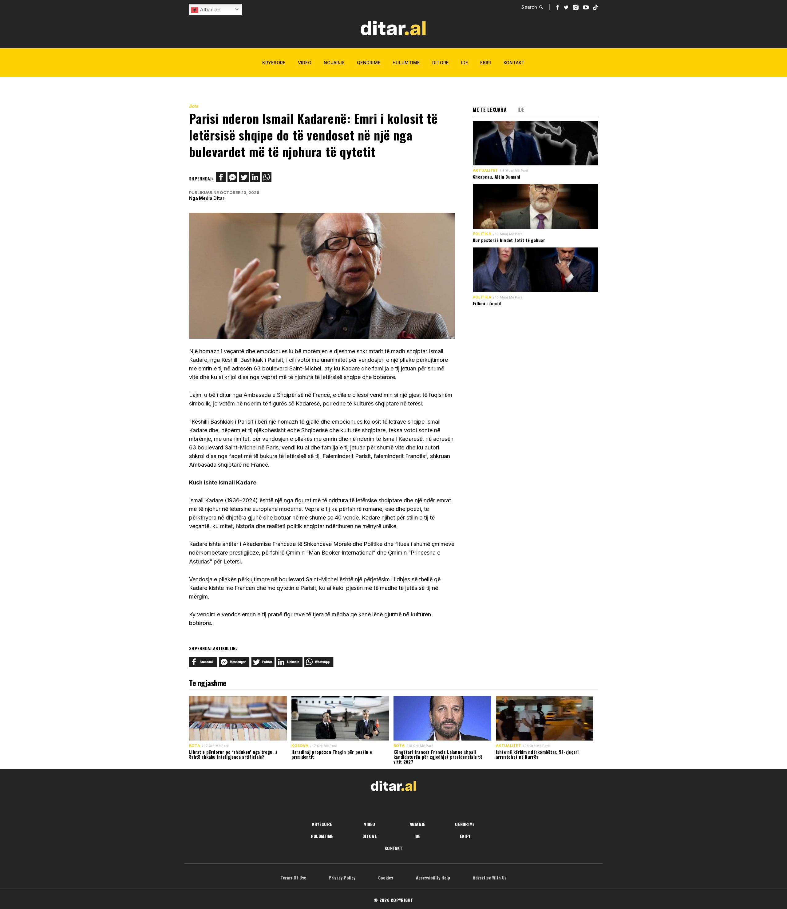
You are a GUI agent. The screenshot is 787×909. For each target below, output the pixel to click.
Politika (482, 234)
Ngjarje (334, 62)
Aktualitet (485, 170)
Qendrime (368, 62)
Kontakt (514, 62)
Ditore (440, 62)
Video (304, 62)
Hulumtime (406, 62)
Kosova (299, 746)
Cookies (385, 877)
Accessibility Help (433, 877)
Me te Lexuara (490, 110)
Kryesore (273, 62)
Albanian (209, 9)
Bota (193, 106)
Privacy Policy (342, 877)
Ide (464, 62)
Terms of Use (293, 877)
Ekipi (485, 62)
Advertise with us (490, 877)
